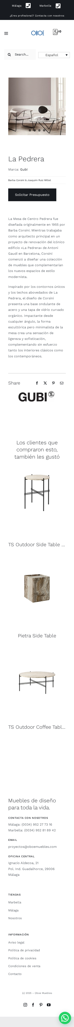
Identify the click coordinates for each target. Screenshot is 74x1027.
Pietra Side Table (37, 636)
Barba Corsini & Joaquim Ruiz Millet (29, 180)
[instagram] (25, 1005)
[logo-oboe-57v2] (38, 31)
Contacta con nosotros (49, 15)
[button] (54, 55)
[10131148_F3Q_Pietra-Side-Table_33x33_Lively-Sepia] (37, 556)
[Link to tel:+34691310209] (28, 5)
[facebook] (33, 1005)
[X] (45, 383)
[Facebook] (37, 383)
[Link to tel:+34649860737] (58, 5)
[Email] (62, 383)
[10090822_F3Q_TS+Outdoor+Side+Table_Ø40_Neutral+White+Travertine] (37, 465)
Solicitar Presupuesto (32, 195)
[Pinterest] (53, 383)
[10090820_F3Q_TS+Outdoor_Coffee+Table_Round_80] (37, 648)
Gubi (24, 169)
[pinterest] (41, 1005)
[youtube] (49, 1005)
